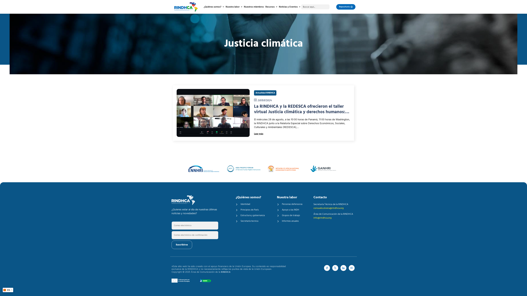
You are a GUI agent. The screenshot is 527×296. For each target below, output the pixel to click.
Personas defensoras (292, 204)
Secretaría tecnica (249, 221)
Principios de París (250, 210)
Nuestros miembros (254, 7)
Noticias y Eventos (288, 7)
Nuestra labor (233, 7)
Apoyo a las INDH (290, 210)
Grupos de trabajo (291, 215)
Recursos (270, 7)
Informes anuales (290, 221)
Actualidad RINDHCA (265, 93)
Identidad (245, 204)
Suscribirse (182, 245)
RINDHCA (225, 272)
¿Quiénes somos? (212, 7)
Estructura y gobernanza (253, 215)
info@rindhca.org (322, 218)
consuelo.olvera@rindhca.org (328, 208)
